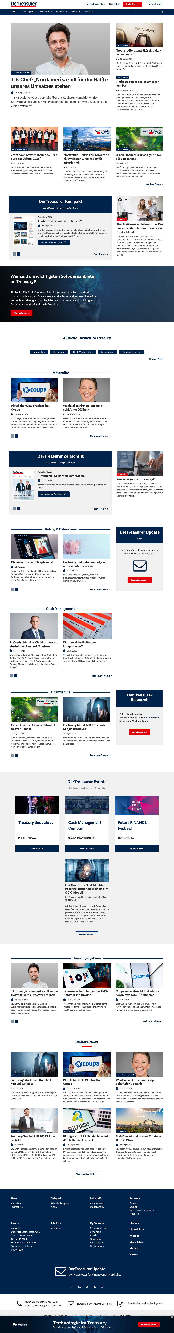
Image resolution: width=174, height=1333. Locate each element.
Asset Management (71, 150)
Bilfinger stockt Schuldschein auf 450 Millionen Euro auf (85, 1138)
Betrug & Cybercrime (61, 529)
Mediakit (134, 1248)
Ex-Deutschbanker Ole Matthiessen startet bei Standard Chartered (33, 644)
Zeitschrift (96, 1198)
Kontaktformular (103, 1303)
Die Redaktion (137, 1229)
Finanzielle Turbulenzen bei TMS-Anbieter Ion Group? (85, 993)
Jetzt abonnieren (138, 580)
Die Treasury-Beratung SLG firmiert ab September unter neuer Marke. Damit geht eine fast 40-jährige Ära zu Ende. (139, 66)
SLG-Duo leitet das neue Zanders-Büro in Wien (138, 1138)
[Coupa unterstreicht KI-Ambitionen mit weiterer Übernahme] (139, 975)
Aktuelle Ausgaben (96, 4)
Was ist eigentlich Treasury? (136, 479)
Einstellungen (97, 1246)
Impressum (79, 1316)
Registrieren (131, 4)
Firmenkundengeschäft (126, 1075)
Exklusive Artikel (98, 1228)
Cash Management (60, 609)
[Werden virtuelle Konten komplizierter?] (87, 626)
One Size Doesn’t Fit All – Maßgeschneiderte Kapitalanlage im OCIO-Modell (86, 889)
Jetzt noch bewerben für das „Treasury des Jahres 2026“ (34, 157)
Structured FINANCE (21, 1235)
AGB (90, 1316)
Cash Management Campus (25, 1231)
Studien (153, 717)
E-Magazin (56, 1198)
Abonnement (96, 1203)
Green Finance (122, 150)
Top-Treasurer (122, 77)
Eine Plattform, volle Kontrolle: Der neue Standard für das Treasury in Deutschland (140, 228)
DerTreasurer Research (139, 697)
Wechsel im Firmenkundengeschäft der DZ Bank (83, 407)
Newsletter (114, 4)
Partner (134, 1254)
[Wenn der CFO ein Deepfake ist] (34, 546)
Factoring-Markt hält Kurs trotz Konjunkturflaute (84, 727)
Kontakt (134, 1235)
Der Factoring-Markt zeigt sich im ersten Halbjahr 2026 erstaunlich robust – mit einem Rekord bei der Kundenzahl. (86, 741)
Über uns (134, 1223)
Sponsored (122, 219)
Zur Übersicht (138, 732)
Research (135, 1198)
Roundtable (17, 1249)
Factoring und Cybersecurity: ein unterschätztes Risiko (85, 564)
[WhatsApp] (102, 1287)
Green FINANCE (19, 1239)
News (14, 1198)
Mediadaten (136, 1242)
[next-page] (18, 254)
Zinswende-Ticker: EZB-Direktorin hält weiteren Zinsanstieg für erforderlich (86, 158)
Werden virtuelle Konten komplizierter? (79, 644)
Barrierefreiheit (125, 1316)
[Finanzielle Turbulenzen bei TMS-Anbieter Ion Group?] (87, 975)
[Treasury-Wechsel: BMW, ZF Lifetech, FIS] (34, 1120)
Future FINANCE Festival (23, 1242)
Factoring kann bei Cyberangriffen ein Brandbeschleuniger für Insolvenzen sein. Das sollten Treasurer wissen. (84, 578)
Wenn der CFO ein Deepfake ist (32, 562)
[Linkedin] (79, 1287)
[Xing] (72, 1287)
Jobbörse (56, 1223)
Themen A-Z (17, 1206)
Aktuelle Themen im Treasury (87, 338)
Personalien (61, 373)
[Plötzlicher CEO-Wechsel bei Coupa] (34, 390)
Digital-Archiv (97, 1206)
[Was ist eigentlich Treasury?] (140, 463)
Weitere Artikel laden (86, 1174)
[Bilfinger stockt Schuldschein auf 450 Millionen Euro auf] (87, 1120)
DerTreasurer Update (140, 532)
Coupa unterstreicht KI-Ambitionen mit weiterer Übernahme (137, 993)
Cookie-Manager (64, 1316)
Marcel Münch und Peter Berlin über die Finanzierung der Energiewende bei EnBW (72, 486)
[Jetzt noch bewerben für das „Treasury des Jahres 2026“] (34, 139)
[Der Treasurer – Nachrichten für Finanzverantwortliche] (24, 4)
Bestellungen (96, 1242)
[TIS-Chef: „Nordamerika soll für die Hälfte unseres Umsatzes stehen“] (60, 49)
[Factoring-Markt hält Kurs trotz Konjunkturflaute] (86, 709)
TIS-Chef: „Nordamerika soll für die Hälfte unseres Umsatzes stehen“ (34, 993)
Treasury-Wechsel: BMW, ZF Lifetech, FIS (33, 1138)
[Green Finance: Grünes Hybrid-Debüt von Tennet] (139, 139)
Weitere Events (86, 934)
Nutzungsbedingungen (106, 1316)
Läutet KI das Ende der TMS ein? (60, 221)
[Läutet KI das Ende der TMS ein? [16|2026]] (23, 231)
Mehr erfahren (20, 313)
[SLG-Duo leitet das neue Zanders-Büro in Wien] (139, 1120)
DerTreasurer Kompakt (60, 201)
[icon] (60, 1274)
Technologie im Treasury (73, 1075)
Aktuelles (16, 1203)
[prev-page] (14, 254)
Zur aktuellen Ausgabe (51, 242)
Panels (133, 1203)
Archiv (54, 1206)
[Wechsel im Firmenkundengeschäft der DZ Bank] (86, 390)
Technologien (122, 45)
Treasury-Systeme (21, 72)
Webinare (16, 1228)
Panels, (145, 717)
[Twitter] (87, 1287)
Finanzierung (60, 692)
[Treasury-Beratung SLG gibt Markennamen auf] (139, 35)
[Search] (162, 12)
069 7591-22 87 (50, 1301)
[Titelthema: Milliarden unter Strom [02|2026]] (23, 485)
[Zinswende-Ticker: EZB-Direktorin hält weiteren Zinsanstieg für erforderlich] (87, 139)
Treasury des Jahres (19, 150)
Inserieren (56, 1228)
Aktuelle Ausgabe (60, 1203)
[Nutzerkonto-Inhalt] (12, 93)
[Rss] (94, 1287)
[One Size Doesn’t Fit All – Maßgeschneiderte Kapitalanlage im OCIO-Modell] (87, 870)
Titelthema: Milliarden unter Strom (61, 476)
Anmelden (153, 4)
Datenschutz (48, 1316)
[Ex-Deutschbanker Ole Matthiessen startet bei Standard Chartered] (34, 626)
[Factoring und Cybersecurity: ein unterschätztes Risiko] (86, 546)
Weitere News (87, 1042)
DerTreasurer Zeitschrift (60, 456)
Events (15, 1223)
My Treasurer (97, 1223)
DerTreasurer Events (87, 781)
